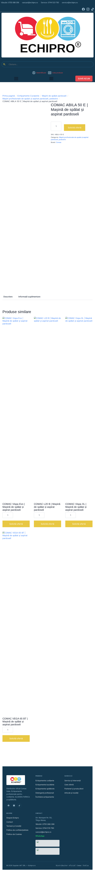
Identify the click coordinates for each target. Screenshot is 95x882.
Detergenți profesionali (45, 793)
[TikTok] (19, 805)
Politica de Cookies (14, 834)
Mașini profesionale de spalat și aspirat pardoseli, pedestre (30, 98)
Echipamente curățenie (45, 780)
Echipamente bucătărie (45, 785)
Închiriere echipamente (45, 797)
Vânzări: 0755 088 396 (45, 824)
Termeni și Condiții (13, 826)
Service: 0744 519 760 (45, 828)
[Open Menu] (16, 79)
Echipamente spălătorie (45, 789)
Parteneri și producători (73, 789)
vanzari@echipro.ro (43, 832)
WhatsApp (40, 836)
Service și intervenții (72, 780)
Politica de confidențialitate (17, 830)
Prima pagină (8, 96)
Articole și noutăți (71, 793)
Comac (58, 142)
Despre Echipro (12, 818)
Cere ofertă (69, 785)
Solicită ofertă (74, 127)
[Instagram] (14, 805)
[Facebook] (8, 805)
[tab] (7, 297)
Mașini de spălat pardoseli (54, 96)
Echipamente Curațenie (28, 96)
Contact (9, 822)
